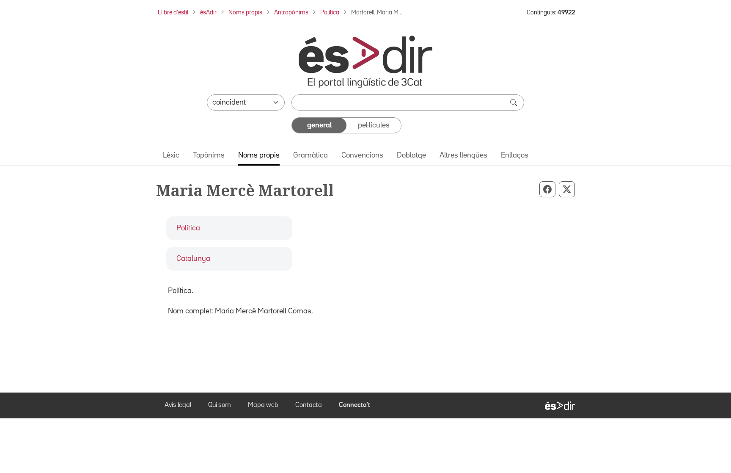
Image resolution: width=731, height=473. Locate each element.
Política (329, 12)
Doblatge (411, 155)
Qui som (219, 405)
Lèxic (171, 155)
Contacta (308, 405)
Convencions (362, 155)
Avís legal (178, 405)
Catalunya (193, 258)
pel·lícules (374, 125)
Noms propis (245, 12)
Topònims (209, 155)
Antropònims (291, 12)
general (319, 125)
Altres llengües (463, 155)
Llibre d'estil (173, 12)
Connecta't (354, 405)
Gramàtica (310, 155)
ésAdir (208, 12)
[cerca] (514, 102)
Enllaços (514, 155)
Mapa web (263, 405)
